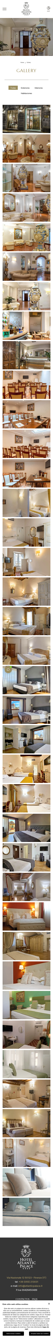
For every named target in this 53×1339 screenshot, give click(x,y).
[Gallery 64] (26, 798)
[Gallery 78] (26, 1212)
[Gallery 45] (26, 237)
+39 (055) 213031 (28, 1281)
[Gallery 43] (26, 178)
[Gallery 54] (26, 503)
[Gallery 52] (26, 444)
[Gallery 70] (26, 975)
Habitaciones (26, 93)
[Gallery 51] (26, 414)
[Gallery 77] (26, 1182)
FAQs (34, 1299)
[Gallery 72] (26, 1034)
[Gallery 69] (26, 946)
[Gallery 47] (26, 296)
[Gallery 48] (26, 326)
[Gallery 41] (26, 119)
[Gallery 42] (26, 148)
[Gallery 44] (26, 207)
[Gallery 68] (26, 916)
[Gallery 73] (26, 1064)
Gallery (29, 62)
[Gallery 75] (26, 1123)
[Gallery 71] (26, 1005)
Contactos (22, 1299)
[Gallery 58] (26, 621)
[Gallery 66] (26, 857)
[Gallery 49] (26, 355)
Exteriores (25, 88)
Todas (13, 88)
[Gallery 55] (26, 532)
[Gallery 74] (26, 1094)
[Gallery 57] (26, 591)
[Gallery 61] (26, 710)
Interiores (39, 88)
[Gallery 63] (26, 769)
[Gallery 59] (26, 650)
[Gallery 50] (26, 385)
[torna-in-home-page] (26, 9)
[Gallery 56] (26, 562)
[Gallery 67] (26, 887)
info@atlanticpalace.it (30, 1286)
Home (22, 62)
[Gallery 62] (26, 739)
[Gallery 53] (26, 473)
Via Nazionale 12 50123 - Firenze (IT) (26, 1277)
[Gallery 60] (26, 680)
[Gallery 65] (26, 828)
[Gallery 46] (26, 266)
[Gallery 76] (26, 1153)
